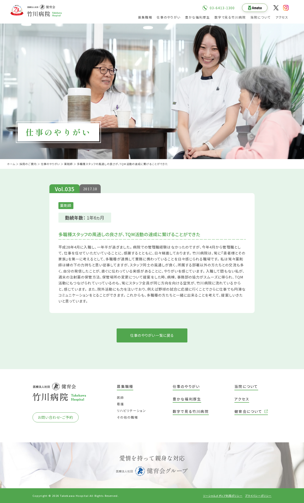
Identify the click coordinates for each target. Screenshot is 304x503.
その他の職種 (127, 417)
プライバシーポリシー (258, 495)
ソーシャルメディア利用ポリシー (222, 495)
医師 (120, 397)
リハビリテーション (131, 410)
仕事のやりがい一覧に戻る (152, 335)
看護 (120, 404)
